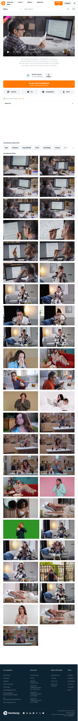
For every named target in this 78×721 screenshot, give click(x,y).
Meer (8, 4)
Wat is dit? (21, 98)
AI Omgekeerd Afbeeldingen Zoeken (10, 693)
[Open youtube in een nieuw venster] (43, 712)
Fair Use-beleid (67, 715)
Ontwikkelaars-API (9, 689)
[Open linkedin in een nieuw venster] (30, 712)
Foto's (20, 2)
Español (69, 677)
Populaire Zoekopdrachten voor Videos (35, 699)
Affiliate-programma (34, 681)
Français (69, 686)
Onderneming (8, 683)
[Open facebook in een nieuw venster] (24, 712)
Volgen (48, 76)
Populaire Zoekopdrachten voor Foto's (35, 693)
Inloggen (67, 3)
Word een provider (54, 684)
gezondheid (27, 147)
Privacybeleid (69, 713)
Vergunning (34, 674)
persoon (15, 147)
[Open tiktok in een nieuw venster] (37, 712)
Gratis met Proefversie (39, 84)
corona (57, 147)
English (68, 674)
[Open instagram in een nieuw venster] (27, 712)
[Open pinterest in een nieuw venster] (33, 712)
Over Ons (54, 680)
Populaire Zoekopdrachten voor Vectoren (35, 686)
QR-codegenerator (9, 701)
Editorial (40, 2)
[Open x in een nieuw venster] (40, 712)
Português (69, 680)
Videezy (5, 680)
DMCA (32, 677)
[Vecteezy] (3, 3)
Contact (53, 677)
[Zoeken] (68, 9)
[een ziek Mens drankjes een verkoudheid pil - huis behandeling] (57, 592)
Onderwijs (6, 686)
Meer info (8, 102)
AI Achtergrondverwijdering (12, 697)
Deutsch (69, 683)
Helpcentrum (55, 674)
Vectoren (10, 2)
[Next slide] (70, 146)
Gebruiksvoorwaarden (56, 713)
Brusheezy (6, 674)
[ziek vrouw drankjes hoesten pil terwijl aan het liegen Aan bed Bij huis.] (57, 507)
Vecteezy (6, 677)
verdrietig (46, 147)
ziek (6, 147)
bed (65, 147)
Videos (29, 2)
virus (37, 147)
